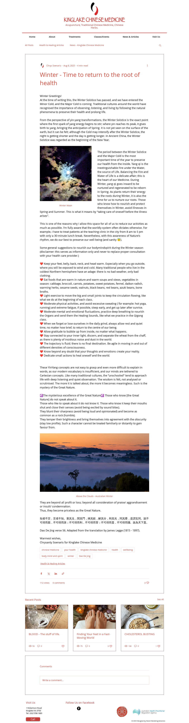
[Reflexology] (94, 617)
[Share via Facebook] (41, 573)
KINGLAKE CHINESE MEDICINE (94, 20)
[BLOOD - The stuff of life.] (46, 617)
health (115, 549)
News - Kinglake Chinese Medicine (87, 45)
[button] (160, 45)
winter (71, 556)
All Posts (29, 45)
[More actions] (147, 65)
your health (70, 549)
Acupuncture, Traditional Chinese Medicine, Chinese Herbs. (94, 26)
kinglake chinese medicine (94, 549)
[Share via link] (63, 573)
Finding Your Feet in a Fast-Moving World (93, 635)
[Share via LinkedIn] (55, 573)
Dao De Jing (84, 556)
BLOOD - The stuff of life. (44, 634)
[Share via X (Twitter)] (48, 573)
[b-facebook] (79, 708)
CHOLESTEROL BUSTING (140, 634)
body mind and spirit (52, 556)
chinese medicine (50, 549)
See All (160, 599)
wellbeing (128, 549)
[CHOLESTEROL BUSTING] (142, 617)
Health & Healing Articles (51, 45)
